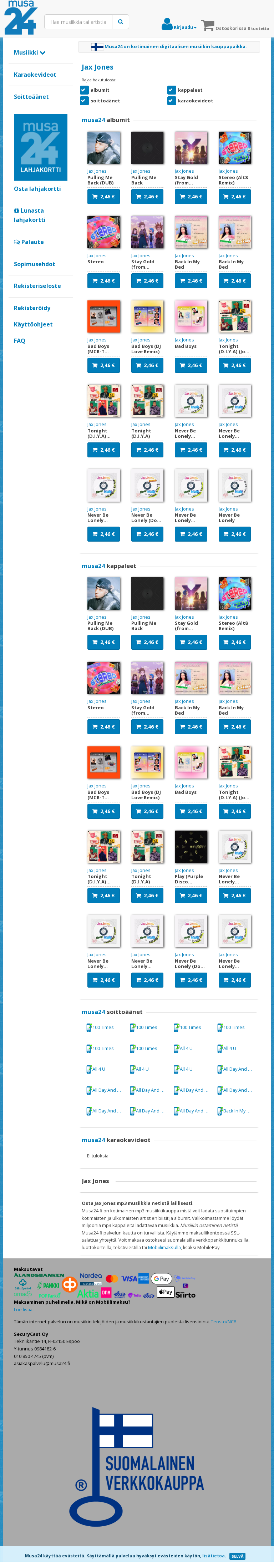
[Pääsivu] (21, 18)
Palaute (32, 242)
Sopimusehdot (34, 264)
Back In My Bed (239, 1110)
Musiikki (27, 52)
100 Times (103, 1027)
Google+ (18, 353)
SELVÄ (237, 1556)
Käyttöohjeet (33, 324)
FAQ (19, 341)
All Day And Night (240, 1069)
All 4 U (186, 1048)
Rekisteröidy (32, 308)
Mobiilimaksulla (164, 1247)
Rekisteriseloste (37, 286)
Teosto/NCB (224, 1321)
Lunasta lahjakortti (30, 215)
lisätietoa (213, 1555)
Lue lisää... (25, 1309)
